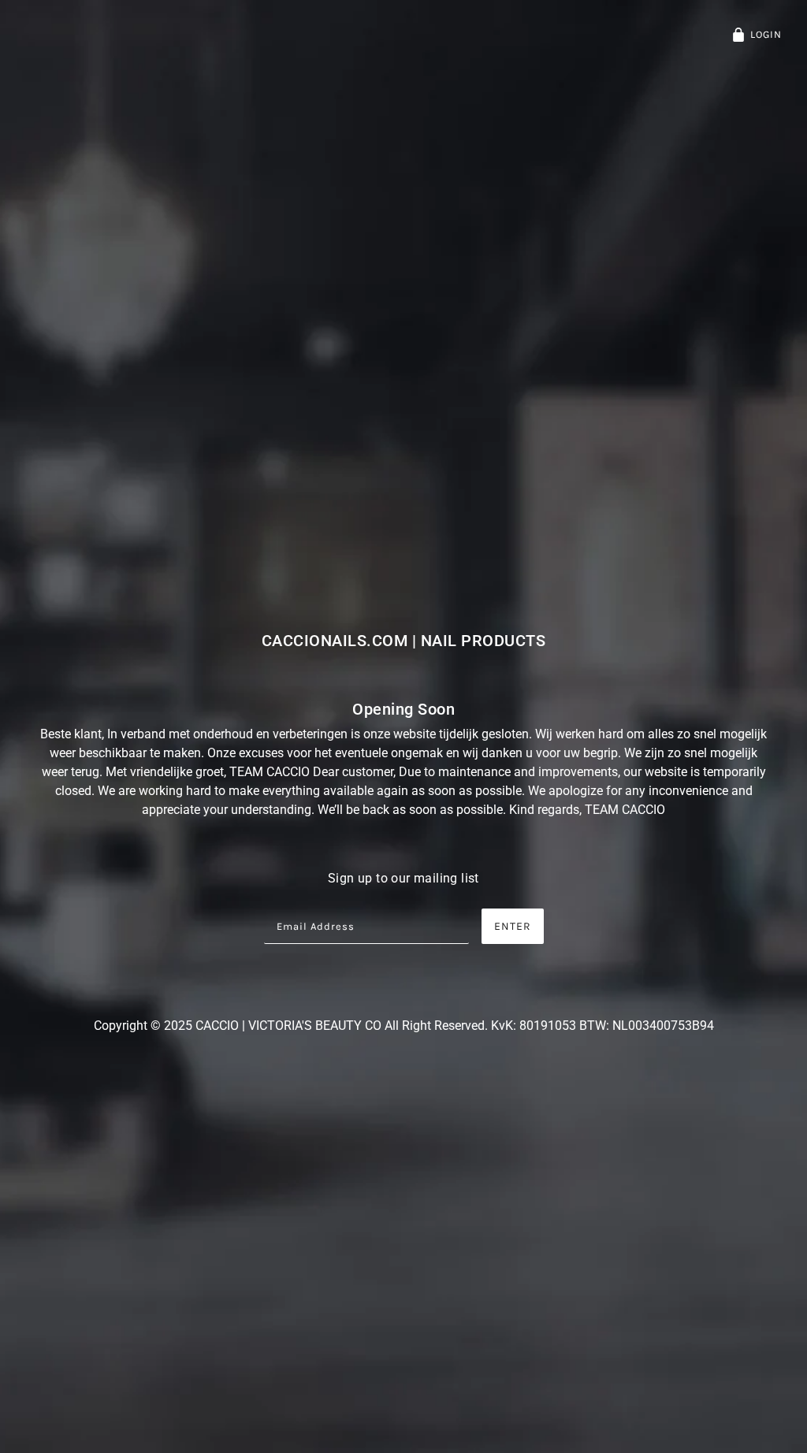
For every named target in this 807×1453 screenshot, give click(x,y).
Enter (512, 926)
